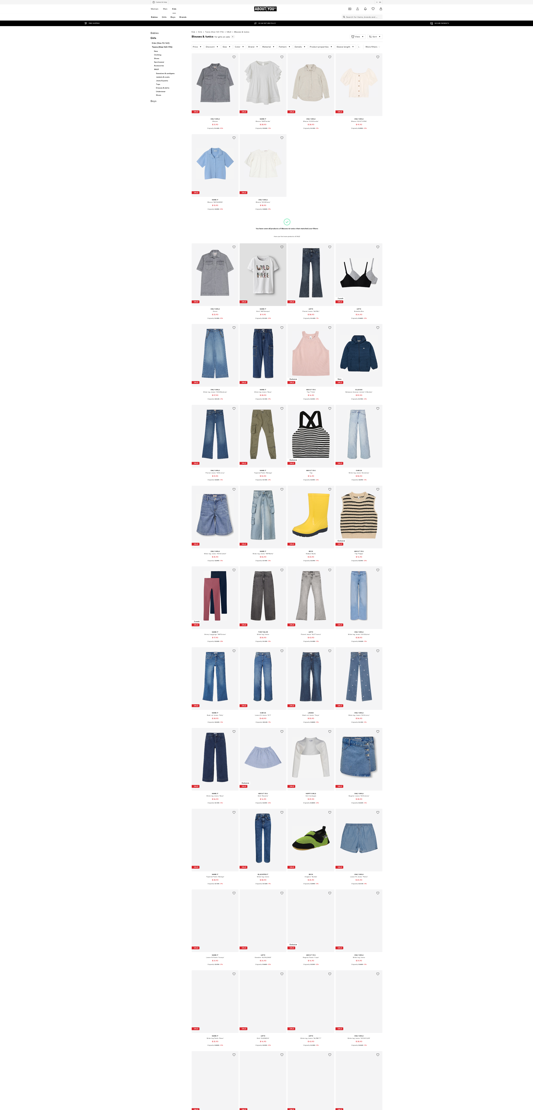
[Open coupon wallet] (349, 9)
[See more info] (215, 130)
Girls (200, 32)
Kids (174, 9)
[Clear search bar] (380, 17)
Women (154, 9)
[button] (358, 36)
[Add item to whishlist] (234, 57)
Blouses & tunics (241, 32)
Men (165, 9)
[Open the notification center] (365, 9)
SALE (229, 32)
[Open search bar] (343, 17)
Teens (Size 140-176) (214, 32)
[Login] (357, 9)
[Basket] (381, 9)
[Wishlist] (373, 9)
